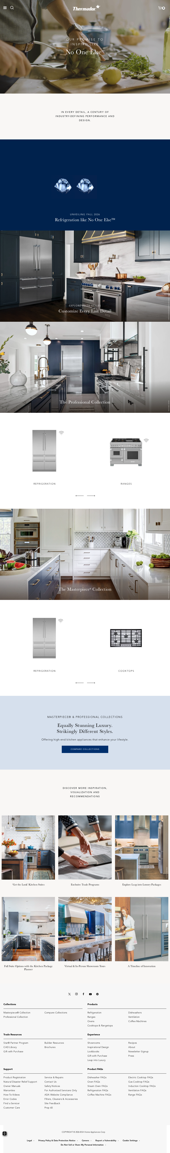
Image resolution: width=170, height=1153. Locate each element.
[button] (5, 7)
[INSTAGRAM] (76, 994)
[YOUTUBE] (90, 994)
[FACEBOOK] (83, 994)
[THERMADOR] (87, 7)
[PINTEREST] (97, 994)
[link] (13, 8)
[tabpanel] (44, 455)
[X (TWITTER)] (69, 994)
